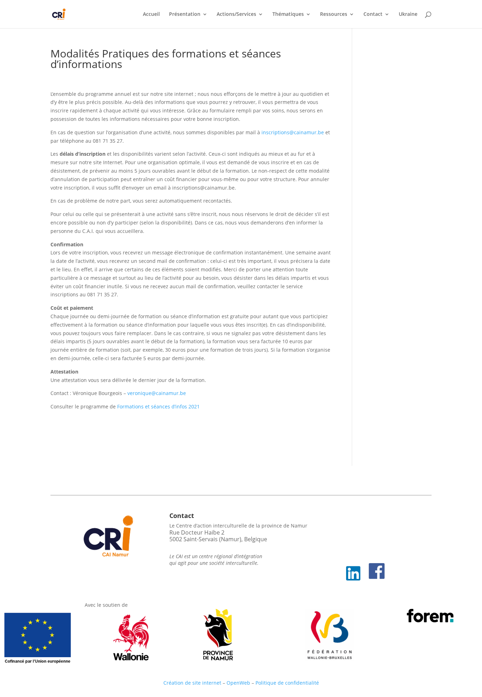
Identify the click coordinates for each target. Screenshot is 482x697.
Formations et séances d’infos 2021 (158, 406)
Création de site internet (192, 682)
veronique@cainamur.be (156, 393)
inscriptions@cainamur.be (292, 132)
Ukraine (408, 14)
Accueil (151, 14)
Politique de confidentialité (287, 682)
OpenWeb (238, 682)
